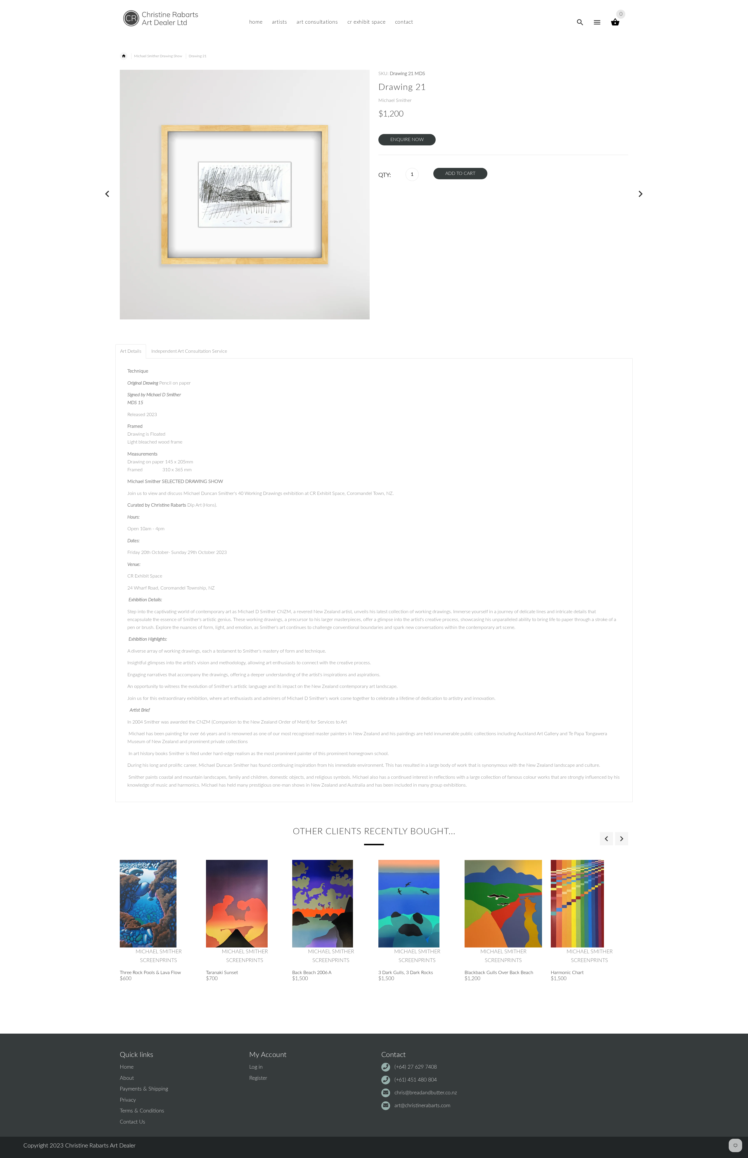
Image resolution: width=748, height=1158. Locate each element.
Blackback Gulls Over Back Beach (499, 972)
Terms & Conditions (142, 1111)
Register (258, 1078)
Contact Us (132, 1122)
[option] (158, 947)
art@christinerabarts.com (422, 1105)
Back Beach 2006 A (311, 972)
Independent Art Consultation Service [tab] (189, 351)
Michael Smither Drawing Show (158, 56)
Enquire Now (407, 139)
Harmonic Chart (567, 972)
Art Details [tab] (130, 351)
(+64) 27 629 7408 (415, 1067)
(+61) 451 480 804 (415, 1080)
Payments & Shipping (144, 1089)
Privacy (128, 1100)
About (127, 1078)
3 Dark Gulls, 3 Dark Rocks (405, 972)
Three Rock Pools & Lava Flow (150, 972)
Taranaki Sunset (222, 972)
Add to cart (460, 173)
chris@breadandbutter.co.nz (425, 1093)
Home (127, 1067)
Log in (256, 1067)
